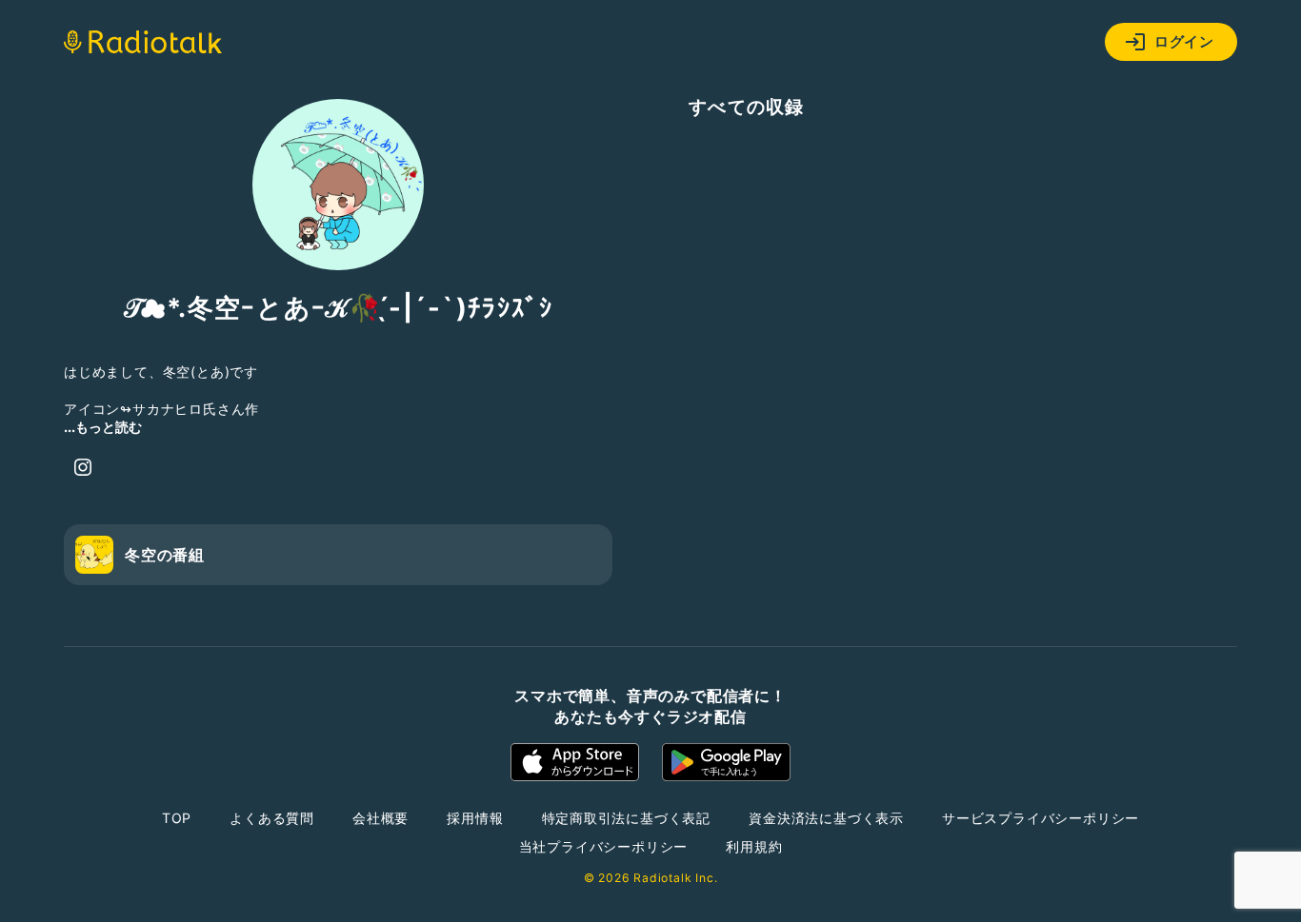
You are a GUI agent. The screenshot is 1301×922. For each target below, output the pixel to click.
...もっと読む (103, 427)
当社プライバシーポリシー (604, 846)
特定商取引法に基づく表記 (626, 818)
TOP (176, 818)
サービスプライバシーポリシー (1040, 818)
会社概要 (380, 818)
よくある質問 (272, 818)
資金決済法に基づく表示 (826, 818)
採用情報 (475, 818)
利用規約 (754, 846)
